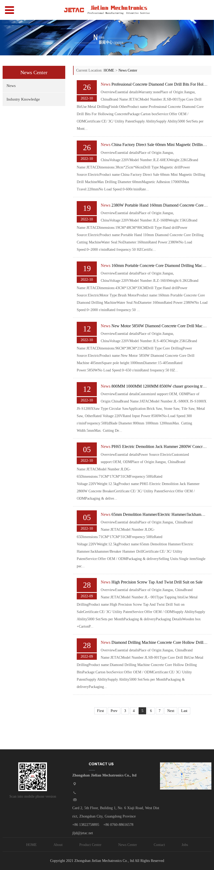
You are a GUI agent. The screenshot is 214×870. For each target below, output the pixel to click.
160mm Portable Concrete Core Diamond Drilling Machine (160, 265)
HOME (109, 70)
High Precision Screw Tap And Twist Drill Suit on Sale (157, 582)
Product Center (90, 845)
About (58, 845)
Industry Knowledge (23, 99)
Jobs (185, 845)
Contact (159, 845)
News (11, 86)
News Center (127, 70)
